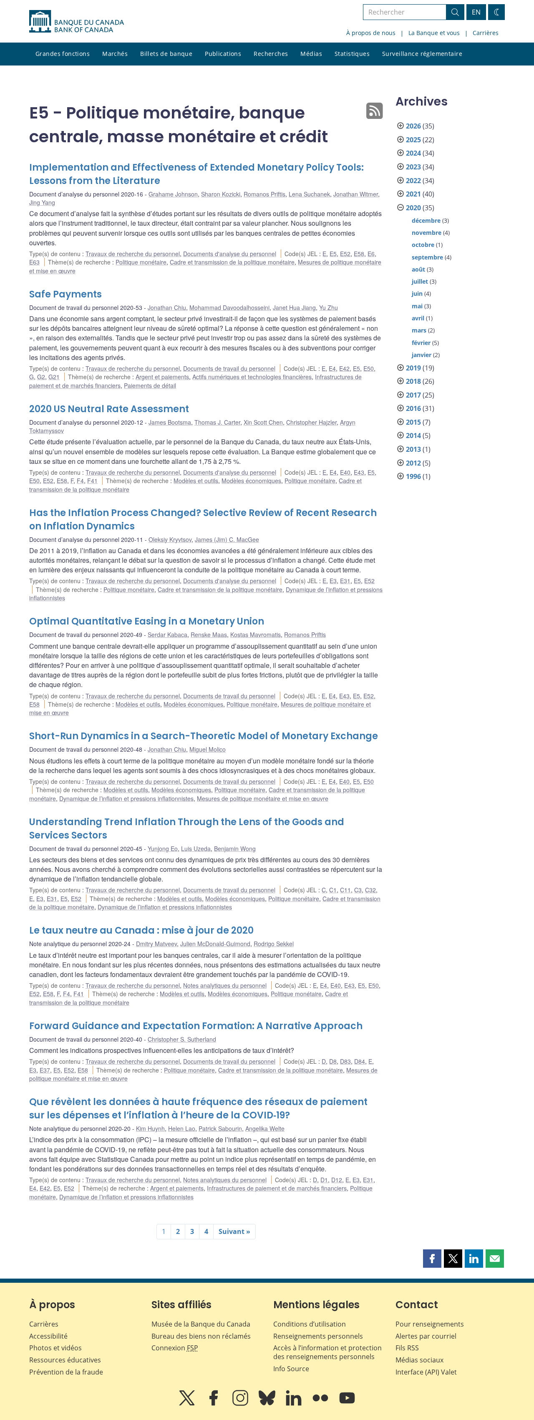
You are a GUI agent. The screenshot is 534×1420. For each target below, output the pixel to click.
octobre (423, 245)
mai (417, 306)
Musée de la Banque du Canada (200, 1324)
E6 (371, 253)
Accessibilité (48, 1336)
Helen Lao (181, 1128)
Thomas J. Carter (217, 422)
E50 (368, 368)
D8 (333, 1061)
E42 (344, 368)
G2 (41, 377)
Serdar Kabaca (167, 634)
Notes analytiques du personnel (225, 985)
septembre (427, 257)
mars (419, 330)
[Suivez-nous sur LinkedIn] (294, 1403)
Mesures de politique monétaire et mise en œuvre (262, 798)
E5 (333, 253)
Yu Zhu (328, 307)
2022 (413, 180)
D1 (324, 1180)
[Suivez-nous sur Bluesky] (267, 1403)
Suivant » (234, 1231)
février (421, 343)
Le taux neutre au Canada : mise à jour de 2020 (141, 930)
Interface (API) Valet (426, 1372)
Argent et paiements (162, 377)
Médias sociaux (419, 1360)
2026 (413, 126)
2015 (413, 422)
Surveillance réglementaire (422, 54)
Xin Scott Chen (263, 422)
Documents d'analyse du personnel (229, 253)
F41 (92, 480)
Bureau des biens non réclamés (201, 1336)
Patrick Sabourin (220, 1128)
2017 (413, 395)
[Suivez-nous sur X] (187, 1403)
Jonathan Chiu (167, 307)
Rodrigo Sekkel (274, 943)
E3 (333, 581)
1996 (413, 476)
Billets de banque (166, 54)
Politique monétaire (141, 262)
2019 (413, 368)
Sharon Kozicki (220, 194)
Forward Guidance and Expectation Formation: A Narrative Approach (196, 1026)
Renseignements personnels (318, 1336)
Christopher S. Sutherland (182, 1039)
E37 (45, 1070)
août (418, 269)
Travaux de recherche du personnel (133, 253)
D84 (359, 1061)
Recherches (271, 54)
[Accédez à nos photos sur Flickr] (321, 1403)
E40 (345, 472)
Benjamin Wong (235, 848)
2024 (413, 153)
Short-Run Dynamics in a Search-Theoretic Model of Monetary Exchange (203, 736)
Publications (223, 54)
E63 (34, 262)
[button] (432, 1258)
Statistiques (352, 54)
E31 (345, 581)
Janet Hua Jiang (294, 307)
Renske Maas (209, 634)
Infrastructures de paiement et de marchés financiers (277, 1188)
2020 (413, 207)
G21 (54, 377)
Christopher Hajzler (311, 422)
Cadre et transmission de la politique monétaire (232, 262)
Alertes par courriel (425, 1336)
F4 (80, 480)
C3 (358, 890)
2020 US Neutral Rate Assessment (109, 409)
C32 (370, 890)
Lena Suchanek (309, 194)
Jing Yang (42, 202)
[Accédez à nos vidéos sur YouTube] (347, 1403)
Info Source (291, 1368)
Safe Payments (65, 294)
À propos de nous (370, 33)
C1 (333, 890)
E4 (332, 368)
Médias (311, 54)
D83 (345, 1061)
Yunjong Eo (163, 848)
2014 (413, 435)
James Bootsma (170, 422)
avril (418, 318)
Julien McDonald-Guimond (215, 943)
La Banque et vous (434, 33)
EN (476, 12)
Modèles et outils (196, 480)
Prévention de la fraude (66, 1372)
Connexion (174, 1347)
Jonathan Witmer (355, 194)
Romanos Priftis (264, 194)
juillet (420, 281)
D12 (336, 1180)
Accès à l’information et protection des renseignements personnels (327, 1352)
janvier (421, 355)
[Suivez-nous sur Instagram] (241, 1403)
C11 (345, 890)
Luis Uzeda (196, 848)
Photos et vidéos (55, 1347)
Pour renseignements (429, 1324)
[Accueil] (76, 21)
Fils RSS (407, 1347)
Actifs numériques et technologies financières (252, 377)
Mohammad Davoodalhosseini (229, 307)
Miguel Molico (207, 749)
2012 (413, 463)
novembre (426, 233)
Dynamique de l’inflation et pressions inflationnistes (126, 798)
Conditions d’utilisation (309, 1324)
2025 (413, 139)
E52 (345, 253)
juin (417, 293)
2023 (413, 166)
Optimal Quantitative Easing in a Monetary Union (146, 621)
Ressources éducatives (65, 1360)
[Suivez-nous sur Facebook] (214, 1403)
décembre (426, 220)
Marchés (115, 54)
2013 (413, 449)
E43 (359, 472)
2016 (413, 408)
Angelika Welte (265, 1128)
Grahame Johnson (173, 194)
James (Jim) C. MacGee (227, 539)
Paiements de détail (150, 385)
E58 (359, 253)
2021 (413, 194)
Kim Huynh (150, 1128)
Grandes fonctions (62, 54)
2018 (413, 381)
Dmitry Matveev (156, 943)
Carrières (486, 33)
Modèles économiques (251, 480)
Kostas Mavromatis (255, 634)
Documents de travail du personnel (229, 368)
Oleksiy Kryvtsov (170, 539)
